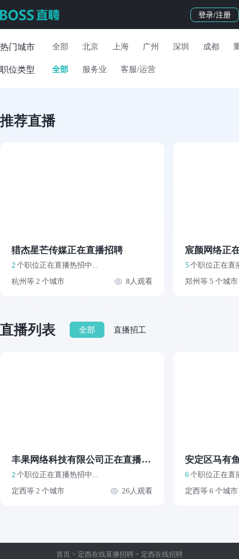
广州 (151, 46)
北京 (90, 46)
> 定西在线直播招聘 (101, 554)
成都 (211, 46)
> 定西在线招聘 (158, 554)
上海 (121, 46)
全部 (60, 46)
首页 (63, 554)
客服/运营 (138, 69)
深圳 (181, 46)
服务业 (94, 69)
